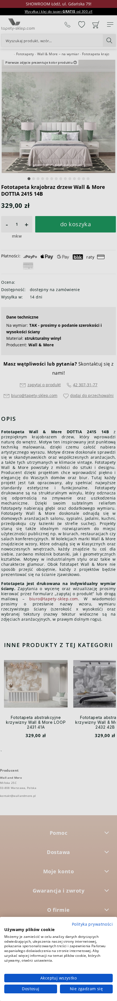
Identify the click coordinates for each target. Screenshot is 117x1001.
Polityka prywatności (92, 924)
